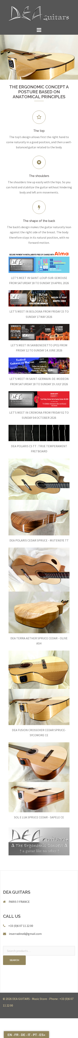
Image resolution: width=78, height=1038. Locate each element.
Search (14, 960)
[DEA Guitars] (39, 13)
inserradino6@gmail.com (25, 934)
